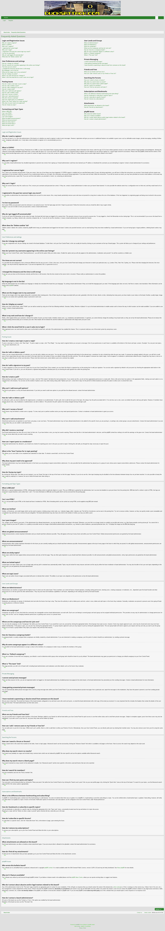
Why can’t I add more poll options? (11, 91)
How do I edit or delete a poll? (10, 92)
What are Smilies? (7, 115)
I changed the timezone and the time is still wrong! (16, 68)
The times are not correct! (9, 67)
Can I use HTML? (7, 113)
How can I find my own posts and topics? (95, 87)
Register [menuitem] (163, 18)
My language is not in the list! (10, 70)
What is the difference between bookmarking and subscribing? (101, 93)
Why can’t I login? (7, 50)
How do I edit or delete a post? (10, 85)
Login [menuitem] (160, 18)
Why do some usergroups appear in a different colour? (99, 51)
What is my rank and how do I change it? (13, 75)
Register (11, 20)
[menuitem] (156, 17)
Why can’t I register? (8, 46)
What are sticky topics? (8, 122)
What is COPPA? (7, 44)
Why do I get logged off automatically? (12, 55)
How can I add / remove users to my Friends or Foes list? (100, 73)
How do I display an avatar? (9, 74)
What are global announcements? (11, 118)
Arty (79, 926)
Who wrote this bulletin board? (92, 114)
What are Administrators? (91, 43)
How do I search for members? (92, 85)
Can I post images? (7, 116)
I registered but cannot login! (10, 48)
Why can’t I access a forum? (10, 94)
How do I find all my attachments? (93, 107)
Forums (6, 17)
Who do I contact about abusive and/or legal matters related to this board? (104, 117)
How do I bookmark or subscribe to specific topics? (98, 95)
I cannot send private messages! (93, 61)
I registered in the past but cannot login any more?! (16, 51)
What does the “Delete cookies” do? (12, 56)
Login (4, 20)
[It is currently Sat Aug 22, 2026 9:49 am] (162, 32)
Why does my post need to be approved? (13, 103)
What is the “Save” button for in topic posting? (15, 101)
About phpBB (121, 867)
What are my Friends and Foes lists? (94, 71)
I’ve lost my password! (8, 53)
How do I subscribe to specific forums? (95, 97)
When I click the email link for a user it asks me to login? (18, 77)
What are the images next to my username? (14, 72)
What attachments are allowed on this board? (96, 105)
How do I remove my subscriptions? (94, 99)
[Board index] (82, 8)
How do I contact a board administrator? (95, 119)
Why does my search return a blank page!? (96, 83)
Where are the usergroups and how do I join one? (97, 48)
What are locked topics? (8, 123)
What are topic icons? (8, 125)
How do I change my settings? (10, 63)
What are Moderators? (90, 44)
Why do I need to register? (9, 43)
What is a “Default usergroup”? (92, 53)
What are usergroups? (90, 46)
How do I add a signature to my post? (12, 87)
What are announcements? (9, 120)
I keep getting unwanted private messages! (96, 63)
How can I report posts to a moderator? (13, 99)
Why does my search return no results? (95, 82)
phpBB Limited (48, 867)
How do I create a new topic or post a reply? (14, 84)
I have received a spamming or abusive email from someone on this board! (104, 65)
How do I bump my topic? (9, 105)
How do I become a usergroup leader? (94, 50)
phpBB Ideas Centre (77, 877)
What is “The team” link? (91, 55)
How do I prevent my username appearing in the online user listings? (21, 65)
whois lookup (117, 887)
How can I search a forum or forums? (94, 80)
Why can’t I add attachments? (10, 96)
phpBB (11, 285)
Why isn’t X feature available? (92, 115)
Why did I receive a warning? (10, 98)
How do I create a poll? (8, 89)
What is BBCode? (7, 111)
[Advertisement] (58, 26)
